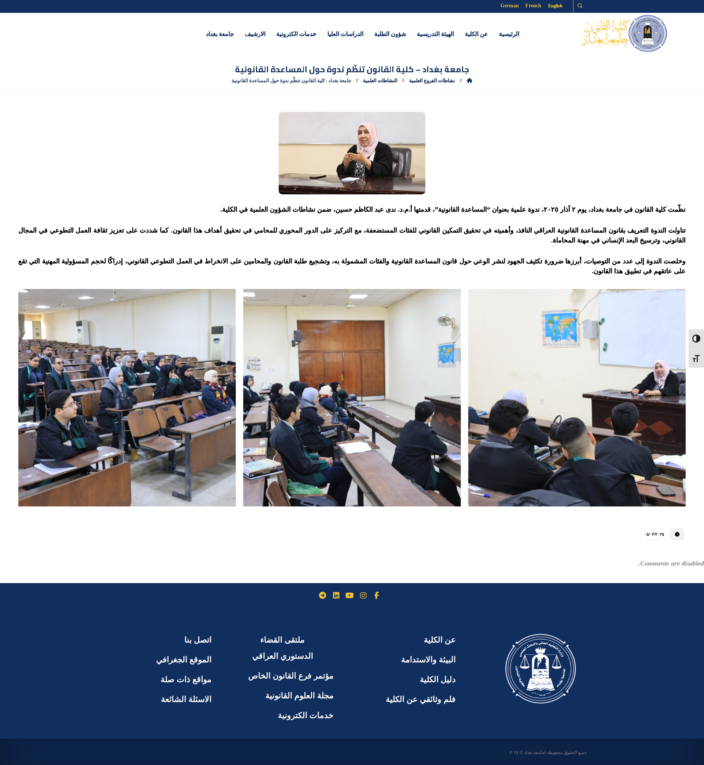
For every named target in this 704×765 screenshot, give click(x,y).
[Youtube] (349, 595)
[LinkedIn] (336, 595)
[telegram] (322, 595)
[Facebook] (377, 595)
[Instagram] (363, 595)
